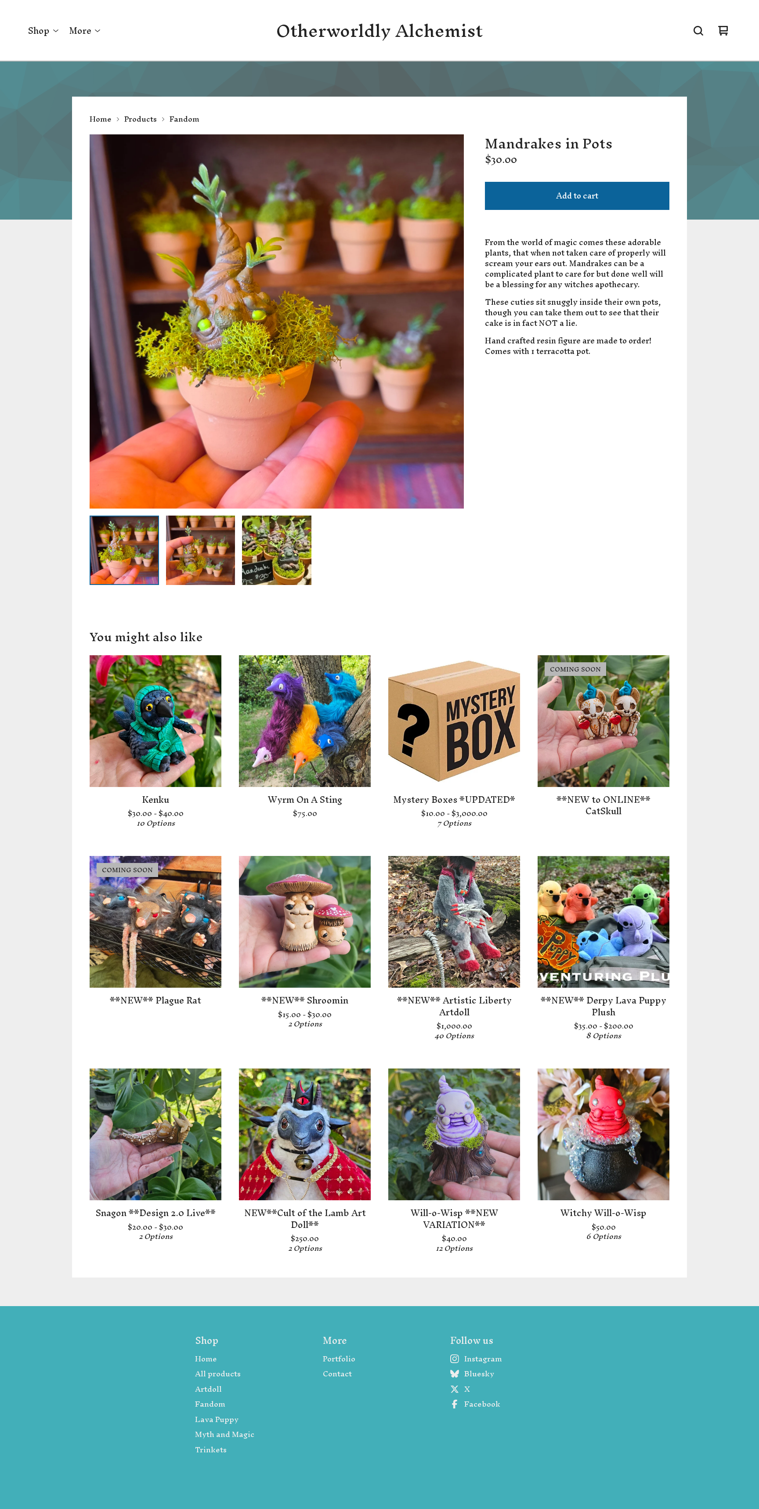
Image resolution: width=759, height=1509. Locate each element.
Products (140, 119)
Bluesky (479, 1374)
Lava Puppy (217, 1420)
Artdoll (208, 1389)
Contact (337, 1374)
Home (101, 119)
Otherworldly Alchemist (379, 30)
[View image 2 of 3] (200, 550)
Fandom (184, 119)
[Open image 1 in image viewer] (277, 321)
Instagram (483, 1359)
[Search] (698, 31)
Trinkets (211, 1450)
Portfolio (339, 1359)
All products (218, 1374)
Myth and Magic (224, 1435)
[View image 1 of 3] (124, 550)
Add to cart (577, 196)
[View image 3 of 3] (276, 550)
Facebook (482, 1404)
